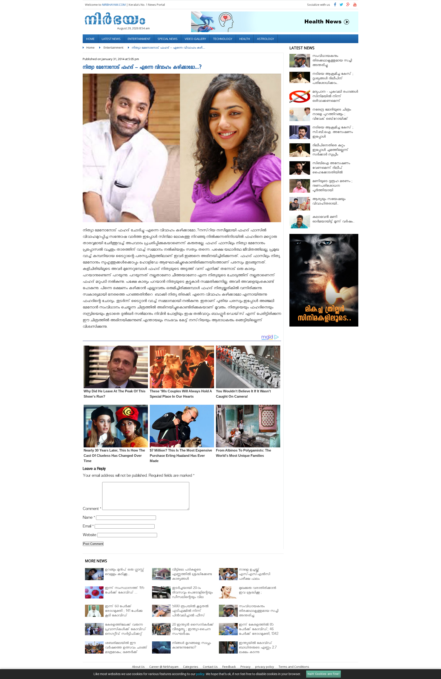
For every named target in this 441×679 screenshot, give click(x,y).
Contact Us (210, 667)
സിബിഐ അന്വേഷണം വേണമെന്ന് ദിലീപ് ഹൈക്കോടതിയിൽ (331, 168)
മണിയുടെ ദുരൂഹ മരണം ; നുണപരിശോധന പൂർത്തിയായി (332, 186)
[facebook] (335, 5)
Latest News (111, 39)
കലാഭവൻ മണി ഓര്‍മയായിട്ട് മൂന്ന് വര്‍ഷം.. (333, 220)
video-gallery (195, 39)
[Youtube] (355, 5)
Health (244, 39)
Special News (168, 39)
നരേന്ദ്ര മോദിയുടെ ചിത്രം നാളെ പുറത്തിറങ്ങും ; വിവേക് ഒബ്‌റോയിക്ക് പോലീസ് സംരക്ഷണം (331, 117)
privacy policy (264, 667)
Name (89, 518)
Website (89, 536)
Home (90, 39)
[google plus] (348, 5)
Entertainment (139, 39)
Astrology (265, 39)
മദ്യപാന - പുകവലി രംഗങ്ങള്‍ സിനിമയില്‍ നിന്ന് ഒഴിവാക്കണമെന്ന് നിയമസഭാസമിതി (335, 99)
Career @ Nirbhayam (163, 667)
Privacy (245, 667)
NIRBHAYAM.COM (114, 5)
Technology (222, 39)
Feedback (229, 667)
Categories (190, 667)
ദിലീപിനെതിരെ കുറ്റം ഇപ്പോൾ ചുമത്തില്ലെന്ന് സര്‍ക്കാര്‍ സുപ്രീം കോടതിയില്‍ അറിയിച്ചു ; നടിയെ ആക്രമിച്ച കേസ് (331, 155)
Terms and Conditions (294, 667)
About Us (138, 667)
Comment (92, 510)
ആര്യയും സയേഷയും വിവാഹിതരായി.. (328, 202)
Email (88, 527)
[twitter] (341, 5)
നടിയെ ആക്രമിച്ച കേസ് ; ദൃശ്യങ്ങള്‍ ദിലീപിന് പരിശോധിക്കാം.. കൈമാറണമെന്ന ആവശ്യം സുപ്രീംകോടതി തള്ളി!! (333, 83)
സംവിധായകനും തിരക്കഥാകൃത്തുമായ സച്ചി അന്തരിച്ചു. (332, 61)
